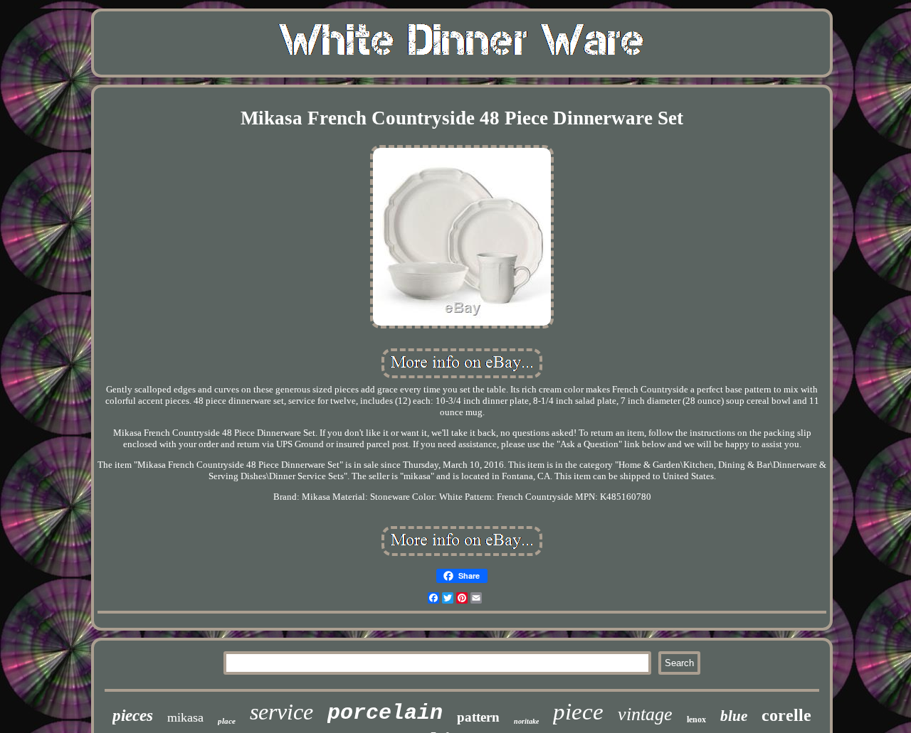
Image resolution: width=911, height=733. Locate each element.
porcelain (385, 713)
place (227, 721)
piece (578, 711)
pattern (478, 717)
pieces (132, 715)
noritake (526, 721)
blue (733, 715)
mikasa (185, 717)
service (281, 711)
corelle (786, 715)
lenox (696, 719)
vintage (645, 714)
